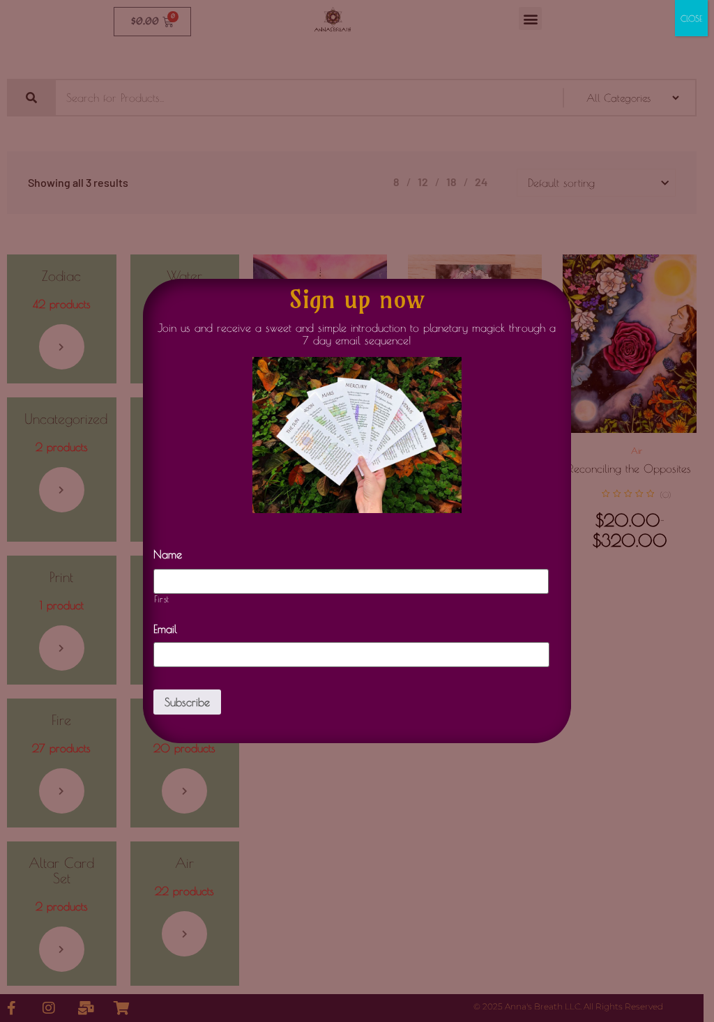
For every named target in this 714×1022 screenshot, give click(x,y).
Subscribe (187, 702)
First (161, 599)
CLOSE (691, 18)
